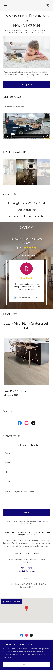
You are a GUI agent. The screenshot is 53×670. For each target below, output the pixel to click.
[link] (47, 5)
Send (26, 512)
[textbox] (26, 453)
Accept (26, 664)
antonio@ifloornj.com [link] (26, 571)
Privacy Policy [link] (41, 521)
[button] (5, 5)
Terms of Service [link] (24, 523)
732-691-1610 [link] (26, 568)
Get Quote (26, 84)
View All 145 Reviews (26, 255)
